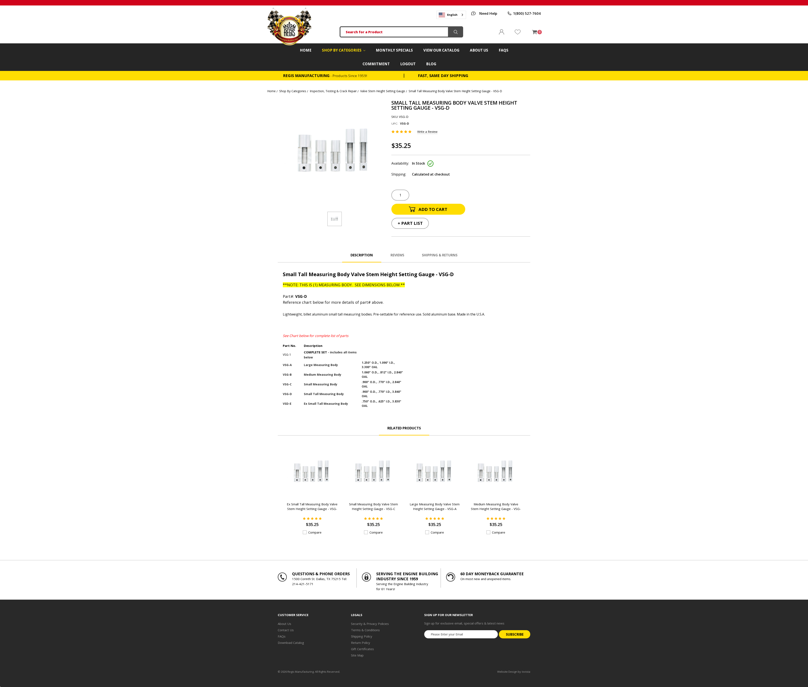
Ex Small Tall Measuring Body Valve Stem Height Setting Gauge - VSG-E (312, 508)
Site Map (357, 655)
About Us (479, 50)
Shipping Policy (361, 636)
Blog (431, 63)
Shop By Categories (342, 50)
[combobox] (451, 15)
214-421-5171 (303, 584)
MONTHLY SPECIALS (394, 50)
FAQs (503, 50)
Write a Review (427, 132)
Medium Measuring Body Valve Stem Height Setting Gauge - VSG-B (496, 508)
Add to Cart (307, 490)
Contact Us (286, 630)
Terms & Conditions (365, 630)
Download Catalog (291, 642)
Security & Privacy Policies (370, 624)
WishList (518, 32)
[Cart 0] (534, 32)
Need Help (488, 13)
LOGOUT (408, 63)
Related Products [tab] (404, 428)
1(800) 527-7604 (527, 13)
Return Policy (360, 642)
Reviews (397, 255)
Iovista (526, 672)
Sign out (501, 32)
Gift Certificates (362, 649)
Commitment (376, 63)
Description (362, 255)
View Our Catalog (441, 50)
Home (305, 50)
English (452, 15)
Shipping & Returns (439, 255)
